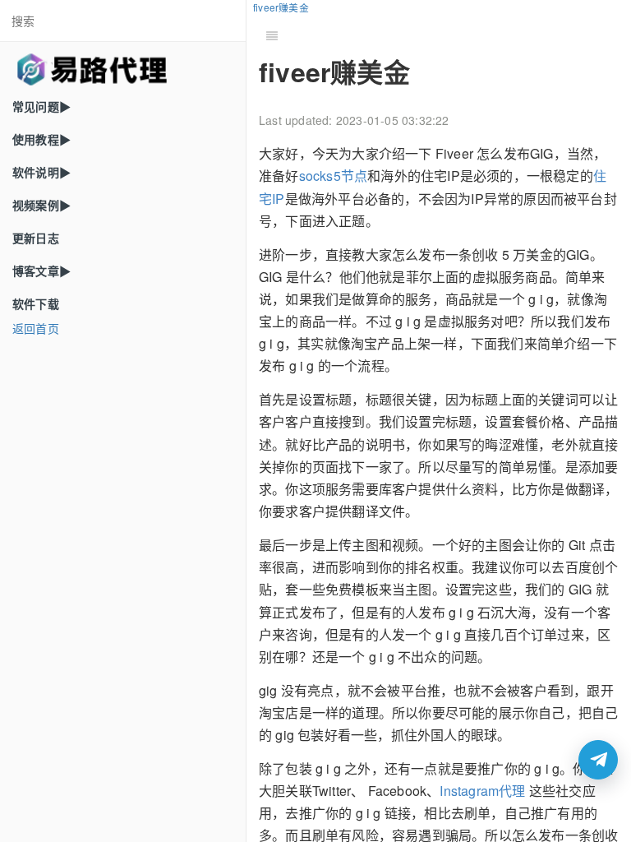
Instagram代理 (482, 790)
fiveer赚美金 (281, 7)
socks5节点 (333, 175)
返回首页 (35, 328)
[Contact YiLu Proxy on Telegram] (598, 760)
